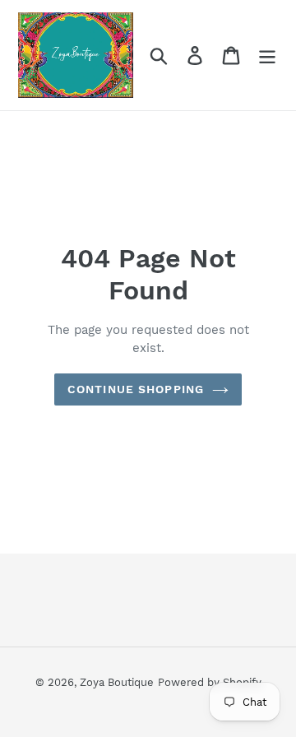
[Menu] (267, 55)
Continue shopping (135, 389)
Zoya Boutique (117, 682)
